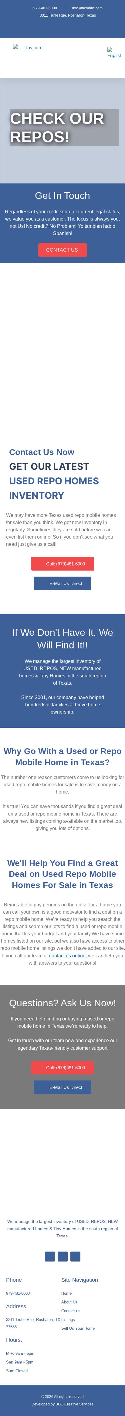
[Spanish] (112, 63)
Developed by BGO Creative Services (62, 1404)
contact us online (67, 955)
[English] (114, 53)
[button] (81, 58)
